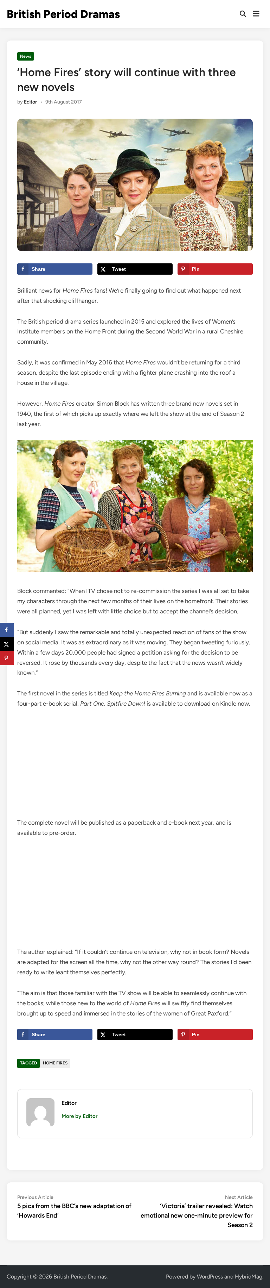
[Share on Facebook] (7, 630)
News (25, 56)
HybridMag (248, 1276)
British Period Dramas (63, 14)
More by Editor (79, 1116)
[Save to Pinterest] (7, 658)
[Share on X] (7, 644)
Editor (30, 102)
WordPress (210, 1276)
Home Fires (55, 1063)
